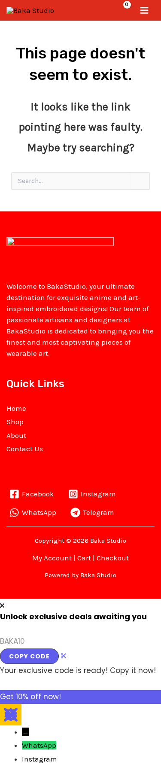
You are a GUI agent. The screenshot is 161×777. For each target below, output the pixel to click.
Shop (15, 421)
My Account (52, 558)
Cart (84, 558)
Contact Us (24, 448)
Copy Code (29, 656)
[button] (106, 10)
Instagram (39, 759)
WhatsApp (39, 745)
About (16, 435)
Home (16, 408)
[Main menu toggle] (144, 10)
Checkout (113, 558)
